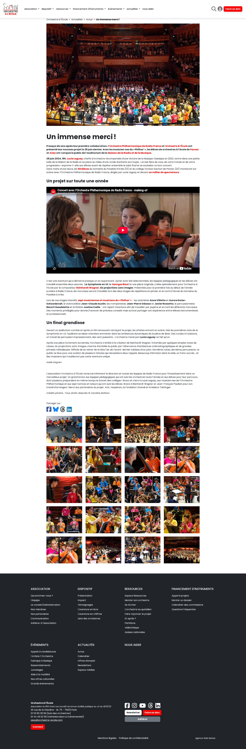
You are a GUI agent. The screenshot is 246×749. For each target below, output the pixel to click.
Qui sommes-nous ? (42, 595)
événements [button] (115, 9)
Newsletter (133, 712)
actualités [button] (132, 9)
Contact (38, 726)
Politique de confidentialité (133, 738)
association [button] (31, 9)
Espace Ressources (135, 595)
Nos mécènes (38, 609)
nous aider (148, 9)
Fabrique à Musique (41, 660)
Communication (40, 618)
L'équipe (35, 600)
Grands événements (42, 683)
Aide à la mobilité (40, 674)
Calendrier (84, 656)
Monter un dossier (182, 600)
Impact (82, 600)
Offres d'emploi (86, 660)
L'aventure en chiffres (90, 614)
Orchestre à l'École (57, 19)
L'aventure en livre (88, 609)
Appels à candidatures (43, 651)
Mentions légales (107, 738)
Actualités (77, 19)
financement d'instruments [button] (88, 9)
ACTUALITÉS (86, 645)
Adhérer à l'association (43, 623)
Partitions (130, 623)
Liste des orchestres (89, 618)
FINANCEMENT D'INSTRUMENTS (193, 589)
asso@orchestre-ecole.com (46, 720)
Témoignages (85, 604)
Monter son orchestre (137, 600)
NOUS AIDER (133, 645)
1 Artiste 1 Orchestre (42, 656)
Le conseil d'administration (45, 604)
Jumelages (37, 670)
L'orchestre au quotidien (138, 609)
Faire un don (233, 9)
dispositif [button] (47, 9)
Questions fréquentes (184, 609)
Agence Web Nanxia (205, 738)
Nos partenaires (40, 614)
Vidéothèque (132, 627)
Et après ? (130, 618)
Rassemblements (40, 665)
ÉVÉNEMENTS (39, 645)
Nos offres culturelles (42, 679)
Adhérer (142, 719)
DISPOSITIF (85, 589)
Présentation (85, 595)
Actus (89, 19)
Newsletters (84, 665)
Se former (130, 604)
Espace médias (86, 670)
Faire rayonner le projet (138, 614)
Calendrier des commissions (187, 604)
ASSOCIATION (40, 589)
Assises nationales (135, 632)
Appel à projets (180, 595)
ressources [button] (62, 9)
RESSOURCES (134, 589)
